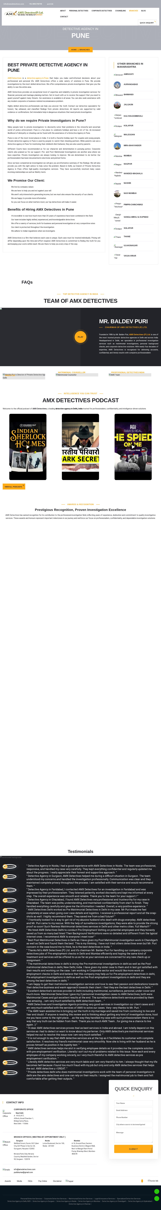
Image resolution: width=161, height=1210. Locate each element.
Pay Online (42, 1181)
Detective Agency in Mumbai (89, 1201)
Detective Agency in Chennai (79, 1204)
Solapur (128, 228)
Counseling (120, 11)
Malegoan (129, 135)
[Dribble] (158, 4)
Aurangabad (131, 84)
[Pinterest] (154, 4)
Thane (127, 237)
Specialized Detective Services (128, 1199)
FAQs (30, 1181)
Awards (8, 1181)
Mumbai (128, 156)
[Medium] (149, 4)
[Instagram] (144, 4)
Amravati (129, 74)
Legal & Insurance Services (105, 1199)
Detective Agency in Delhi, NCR (19, 1201)
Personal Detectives (78, 11)
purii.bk (50, 4)
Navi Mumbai (130, 193)
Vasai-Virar (130, 256)
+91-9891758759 (35, 4)
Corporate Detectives (102, 11)
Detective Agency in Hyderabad (140, 1201)
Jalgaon (128, 105)
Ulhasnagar (131, 246)
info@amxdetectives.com (13, 4)
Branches (133, 11)
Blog (143, 11)
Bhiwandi (128, 95)
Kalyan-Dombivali (133, 116)
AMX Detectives (14, 78)
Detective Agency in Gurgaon (43, 1201)
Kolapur (128, 126)
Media (19, 1181)
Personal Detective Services (31, 1199)
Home (74, 50)
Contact (64, 17)
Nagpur (128, 164)
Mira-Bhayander (132, 145)
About (63, 11)
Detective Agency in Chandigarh (114, 1201)
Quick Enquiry (147, 23)
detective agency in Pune (37, 78)
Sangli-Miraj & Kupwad (136, 217)
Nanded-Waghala (133, 174)
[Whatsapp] (156, 1191)
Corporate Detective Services (55, 1199)
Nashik (127, 183)
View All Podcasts (13, 487)
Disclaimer (57, 1181)
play (80, 337)
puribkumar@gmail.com (23, 1172)
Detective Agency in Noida (66, 1201)
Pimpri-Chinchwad (133, 205)
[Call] (156, 1198)
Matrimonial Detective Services (81, 1199)
